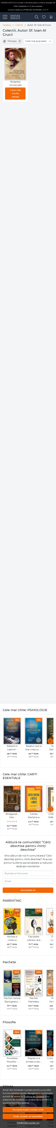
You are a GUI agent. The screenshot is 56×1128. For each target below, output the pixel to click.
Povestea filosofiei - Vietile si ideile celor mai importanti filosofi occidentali (12, 1060)
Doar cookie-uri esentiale (28, 1116)
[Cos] (51, 17)
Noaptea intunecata (15, 83)
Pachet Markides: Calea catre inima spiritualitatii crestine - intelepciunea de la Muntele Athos (34, 1000)
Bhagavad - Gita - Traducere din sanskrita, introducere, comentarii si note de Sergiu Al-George (12, 816)
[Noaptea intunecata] (15, 64)
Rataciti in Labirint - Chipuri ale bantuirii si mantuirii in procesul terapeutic (12, 748)
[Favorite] (44, 17)
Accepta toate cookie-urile (28, 1109)
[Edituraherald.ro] (14, 17)
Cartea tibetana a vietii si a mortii (34, 816)
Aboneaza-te (28, 890)
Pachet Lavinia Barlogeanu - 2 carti (12, 1000)
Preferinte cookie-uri (28, 1122)
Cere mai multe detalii (15, 93)
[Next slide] (50, 741)
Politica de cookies (34, 1096)
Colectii (19, 25)
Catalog (7, 25)
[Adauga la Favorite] (22, 76)
